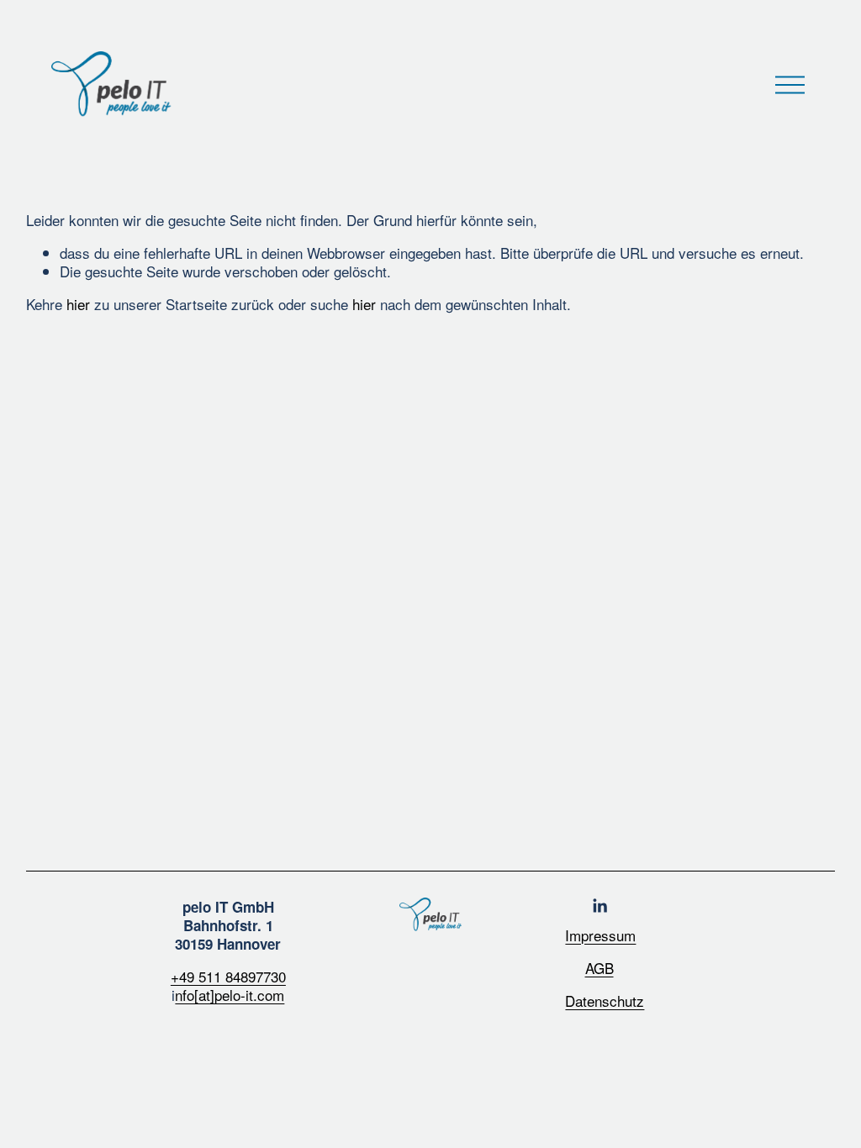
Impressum (600, 935)
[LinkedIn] (599, 906)
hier (78, 303)
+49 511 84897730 (228, 976)
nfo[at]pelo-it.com (229, 995)
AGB (599, 968)
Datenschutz (604, 1001)
